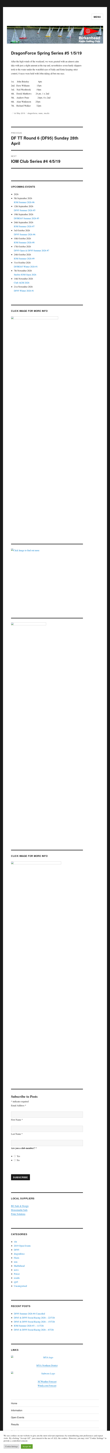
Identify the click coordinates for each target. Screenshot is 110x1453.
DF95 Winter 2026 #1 (24, 290)
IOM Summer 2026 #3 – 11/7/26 (29, 1325)
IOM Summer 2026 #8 (24, 242)
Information (16, 1410)
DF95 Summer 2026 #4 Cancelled (29, 1313)
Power (17, 1273)
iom (15, 1261)
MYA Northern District (47, 1365)
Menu (97, 17)
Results (15, 1424)
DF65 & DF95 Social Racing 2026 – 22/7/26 (34, 1317)
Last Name (17, 1133)
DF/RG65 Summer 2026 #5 (26, 218)
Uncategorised (20, 1285)
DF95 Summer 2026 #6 (24, 234)
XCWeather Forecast (47, 1381)
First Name (17, 1119)
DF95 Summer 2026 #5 (24, 210)
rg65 (16, 1281)
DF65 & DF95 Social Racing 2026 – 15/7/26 (34, 1321)
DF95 (16, 1249)
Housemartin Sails (19, 1209)
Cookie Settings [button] (11, 1446)
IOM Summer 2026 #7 (24, 226)
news (40, 113)
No (18, 1160)
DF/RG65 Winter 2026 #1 (26, 266)
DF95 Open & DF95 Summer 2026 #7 (31, 250)
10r (15, 1241)
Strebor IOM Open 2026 (25, 274)
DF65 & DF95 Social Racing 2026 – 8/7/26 (34, 1329)
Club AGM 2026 (21, 282)
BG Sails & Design (20, 1205)
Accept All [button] (27, 1446)
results (46, 113)
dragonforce (32, 113)
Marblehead (19, 1265)
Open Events (17, 1417)
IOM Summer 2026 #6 (24, 202)
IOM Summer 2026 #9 (24, 258)
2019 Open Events (22, 1245)
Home (14, 1403)
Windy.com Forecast (47, 1385)
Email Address (18, 1105)
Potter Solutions (18, 1213)
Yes (18, 1156)
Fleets (16, 1257)
